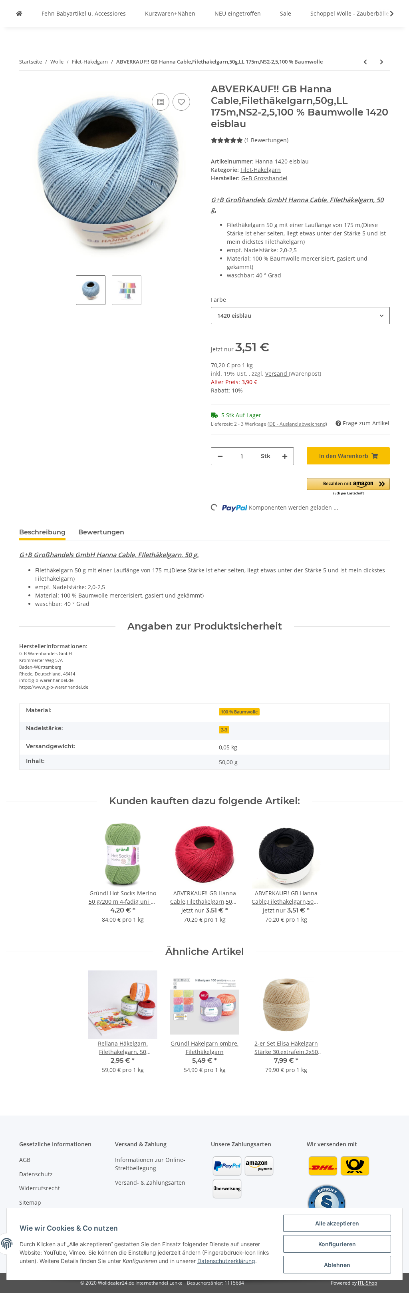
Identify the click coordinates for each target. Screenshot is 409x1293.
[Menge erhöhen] (285, 456)
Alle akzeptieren (337, 1223)
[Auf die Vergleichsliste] (160, 102)
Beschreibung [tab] (42, 532)
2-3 (224, 730)
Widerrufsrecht (39, 1188)
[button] (300, 315)
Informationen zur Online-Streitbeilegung (150, 1164)
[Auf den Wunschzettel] (181, 102)
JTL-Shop (367, 1282)
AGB (24, 1160)
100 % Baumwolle (239, 712)
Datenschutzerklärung (226, 1260)
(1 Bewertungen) (266, 140)
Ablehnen (337, 1264)
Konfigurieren (337, 1244)
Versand (277, 373)
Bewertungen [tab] (101, 532)
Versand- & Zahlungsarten (150, 1182)
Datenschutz (36, 1174)
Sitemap (30, 1202)
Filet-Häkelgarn (260, 169)
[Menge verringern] (220, 456)
